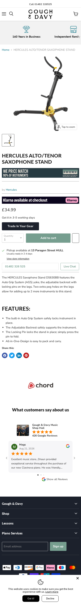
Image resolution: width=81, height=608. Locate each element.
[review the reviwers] (68, 447)
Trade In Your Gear (20, 226)
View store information (18, 258)
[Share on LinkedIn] (19, 355)
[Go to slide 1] (38, 475)
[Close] (77, 578)
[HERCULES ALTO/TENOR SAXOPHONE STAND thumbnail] (8, 140)
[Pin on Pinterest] (26, 355)
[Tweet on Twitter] (12, 355)
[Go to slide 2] (40, 474)
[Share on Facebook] (5, 355)
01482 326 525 (15, 266)
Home (5, 49)
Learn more (51, 591)
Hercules (11, 190)
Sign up (58, 546)
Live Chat (70, 266)
